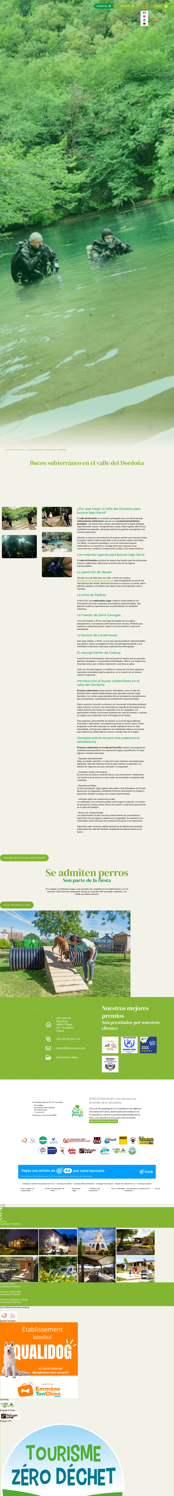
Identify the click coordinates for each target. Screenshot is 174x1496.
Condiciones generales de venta (54, 1190)
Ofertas (101, 6)
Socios (157, 1188)
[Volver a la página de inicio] (11, 13)
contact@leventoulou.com (70, 1048)
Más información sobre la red (103, 1121)
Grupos (125, 6)
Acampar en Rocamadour (15, 450)
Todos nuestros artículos (24, 857)
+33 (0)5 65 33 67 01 (68, 1039)
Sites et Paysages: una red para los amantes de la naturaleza (130, 1190)
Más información (16, 905)
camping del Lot (35, 515)
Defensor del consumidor (94, 1190)
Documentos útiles (67, 1057)
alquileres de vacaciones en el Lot (95, 580)
